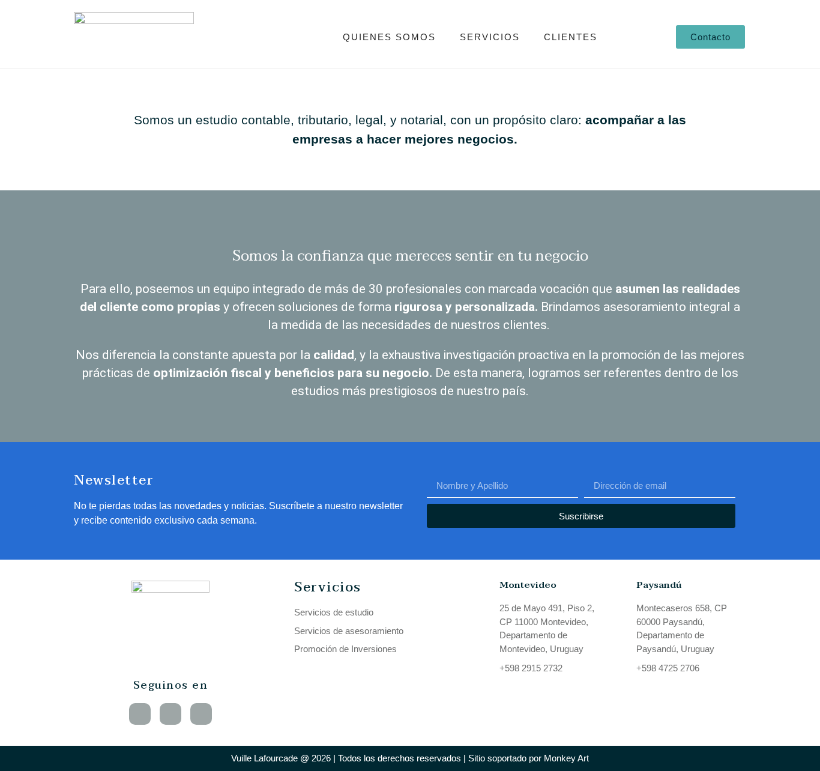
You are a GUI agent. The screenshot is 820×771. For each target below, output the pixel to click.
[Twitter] (170, 714)
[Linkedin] (140, 714)
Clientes (570, 37)
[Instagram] (201, 714)
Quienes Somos (389, 37)
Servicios (490, 37)
